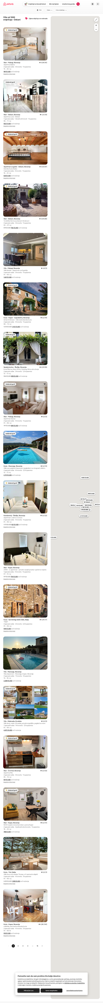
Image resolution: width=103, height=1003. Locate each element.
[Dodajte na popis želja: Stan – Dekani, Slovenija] (44, 82)
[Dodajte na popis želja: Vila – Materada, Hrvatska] (44, 688)
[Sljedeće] (42, 946)
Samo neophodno (51, 990)
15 (37, 946)
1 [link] (13, 946)
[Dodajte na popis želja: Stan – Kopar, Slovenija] (44, 535)
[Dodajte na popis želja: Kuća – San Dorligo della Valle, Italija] (44, 587)
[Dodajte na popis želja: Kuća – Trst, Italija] (44, 839)
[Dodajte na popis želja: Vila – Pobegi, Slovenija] (44, 235)
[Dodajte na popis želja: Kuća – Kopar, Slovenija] (44, 891)
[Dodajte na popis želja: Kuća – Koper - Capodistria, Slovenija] (44, 285)
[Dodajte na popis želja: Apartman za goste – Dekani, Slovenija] (44, 134)
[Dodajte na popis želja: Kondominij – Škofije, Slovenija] (44, 482)
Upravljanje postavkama (74, 990)
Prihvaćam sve (28, 990)
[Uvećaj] (96, 25)
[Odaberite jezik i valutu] (93, 4)
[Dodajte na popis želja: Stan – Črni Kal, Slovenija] (44, 738)
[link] (8, 946)
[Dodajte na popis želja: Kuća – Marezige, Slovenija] (44, 433)
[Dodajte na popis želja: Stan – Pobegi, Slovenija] (44, 30)
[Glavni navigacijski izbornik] (98, 4)
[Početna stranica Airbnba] (8, 4)
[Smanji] (96, 29)
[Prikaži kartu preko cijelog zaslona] (96, 20)
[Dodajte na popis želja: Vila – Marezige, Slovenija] (44, 639)
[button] (7, 72)
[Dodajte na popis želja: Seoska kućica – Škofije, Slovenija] (44, 334)
